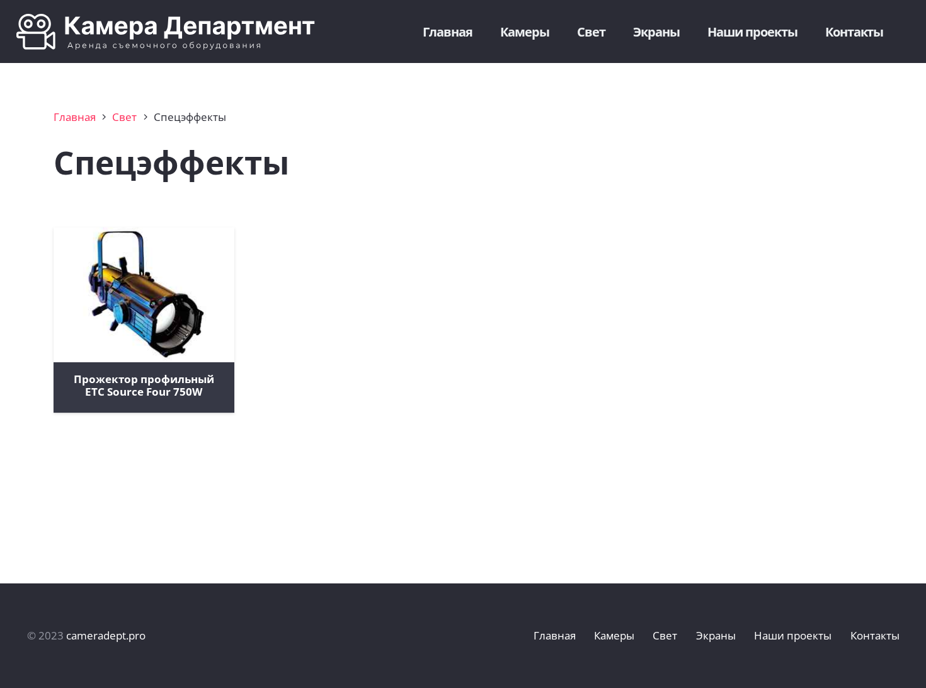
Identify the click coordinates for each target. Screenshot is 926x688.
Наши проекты (793, 635)
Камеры (614, 635)
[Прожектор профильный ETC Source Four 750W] (144, 294)
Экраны (716, 635)
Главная (75, 117)
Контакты (875, 635)
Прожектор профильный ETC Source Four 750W (144, 385)
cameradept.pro (106, 635)
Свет (124, 117)
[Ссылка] (176, 32)
